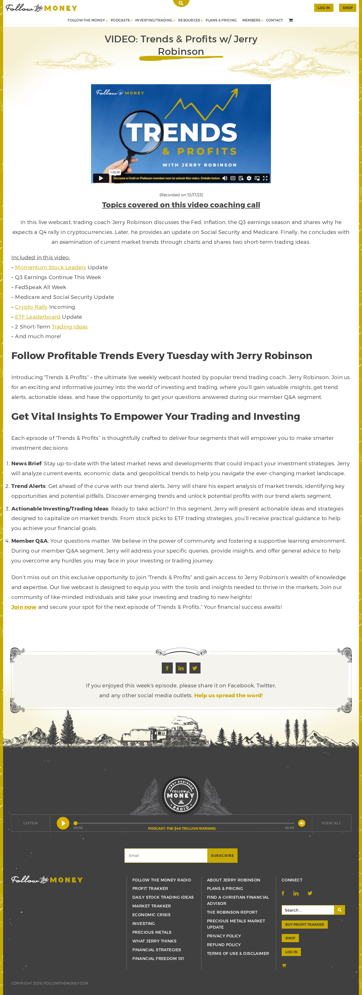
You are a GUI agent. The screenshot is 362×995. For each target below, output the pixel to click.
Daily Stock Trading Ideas (163, 897)
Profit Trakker (150, 888)
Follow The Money (86, 20)
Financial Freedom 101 (158, 958)
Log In (324, 8)
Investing (143, 923)
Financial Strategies (156, 949)
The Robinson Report (232, 912)
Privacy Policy (224, 935)
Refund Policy (224, 944)
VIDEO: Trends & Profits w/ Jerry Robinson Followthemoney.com (41, 8)
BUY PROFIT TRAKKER (304, 924)
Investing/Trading (154, 20)
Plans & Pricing (221, 20)
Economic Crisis (151, 914)
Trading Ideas (70, 326)
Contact (274, 20)
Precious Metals (151, 932)
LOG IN (291, 952)
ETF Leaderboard (38, 316)
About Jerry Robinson (233, 879)
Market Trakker (151, 905)
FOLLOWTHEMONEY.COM (66, 983)
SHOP (348, 8)
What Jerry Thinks (154, 940)
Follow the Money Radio (161, 879)
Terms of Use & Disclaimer (238, 953)
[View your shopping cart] (291, 21)
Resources (189, 20)
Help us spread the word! (228, 695)
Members (251, 20)
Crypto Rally (31, 306)
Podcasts (120, 20)
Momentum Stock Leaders (50, 267)
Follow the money (47, 879)
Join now (24, 606)
